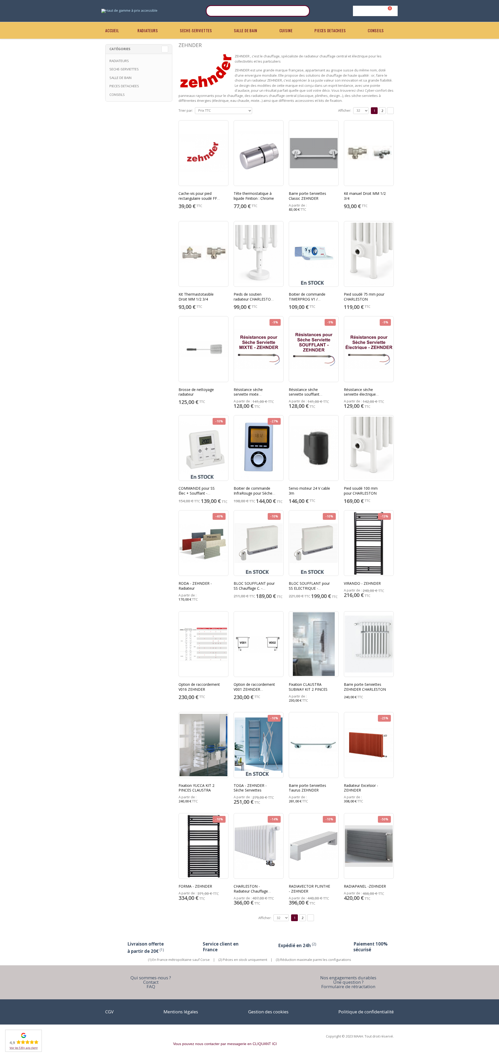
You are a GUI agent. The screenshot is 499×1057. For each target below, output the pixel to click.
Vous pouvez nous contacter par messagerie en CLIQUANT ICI (225, 1044)
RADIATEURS (147, 30)
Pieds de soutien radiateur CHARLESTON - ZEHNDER (254, 299)
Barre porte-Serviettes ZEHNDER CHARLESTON (365, 687)
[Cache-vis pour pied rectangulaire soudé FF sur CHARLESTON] (203, 153)
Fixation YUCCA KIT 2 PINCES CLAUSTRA (196, 788)
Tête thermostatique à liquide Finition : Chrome (254, 196)
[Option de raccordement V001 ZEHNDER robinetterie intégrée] (259, 644)
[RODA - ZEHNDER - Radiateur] (203, 543)
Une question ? (348, 982)
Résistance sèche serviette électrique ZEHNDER (360, 394)
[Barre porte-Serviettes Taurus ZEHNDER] (314, 745)
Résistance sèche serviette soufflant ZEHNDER (304, 394)
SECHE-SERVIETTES (196, 30)
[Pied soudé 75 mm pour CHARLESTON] (369, 254)
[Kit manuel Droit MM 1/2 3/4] (369, 153)
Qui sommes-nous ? (150, 978)
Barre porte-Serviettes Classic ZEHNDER (307, 196)
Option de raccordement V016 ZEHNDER (199, 687)
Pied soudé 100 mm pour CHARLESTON (361, 491)
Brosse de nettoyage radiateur (196, 392)
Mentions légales (180, 1012)
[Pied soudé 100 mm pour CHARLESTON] (369, 448)
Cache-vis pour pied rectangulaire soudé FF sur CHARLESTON (198, 198)
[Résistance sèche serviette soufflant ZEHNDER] (314, 349)
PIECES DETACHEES (330, 30)
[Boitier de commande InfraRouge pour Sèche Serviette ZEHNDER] (259, 448)
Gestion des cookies (268, 1012)
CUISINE (286, 30)
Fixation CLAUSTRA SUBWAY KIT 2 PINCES (308, 687)
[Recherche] (302, 11)
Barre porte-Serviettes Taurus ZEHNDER (307, 788)
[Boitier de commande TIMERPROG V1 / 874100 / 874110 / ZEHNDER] (314, 254)
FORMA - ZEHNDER (195, 886)
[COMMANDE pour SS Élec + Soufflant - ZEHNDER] (203, 448)
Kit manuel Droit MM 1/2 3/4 (365, 196)
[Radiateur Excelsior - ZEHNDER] (369, 745)
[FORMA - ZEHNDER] (203, 846)
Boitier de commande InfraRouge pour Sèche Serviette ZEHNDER (253, 493)
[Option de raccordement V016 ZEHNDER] (203, 644)
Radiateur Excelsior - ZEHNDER (361, 788)
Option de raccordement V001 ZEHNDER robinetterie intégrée (254, 689)
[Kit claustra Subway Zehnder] (314, 644)
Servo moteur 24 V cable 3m (309, 491)
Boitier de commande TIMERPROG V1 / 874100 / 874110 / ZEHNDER (307, 301)
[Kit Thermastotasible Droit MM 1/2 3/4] (203, 254)
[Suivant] (390, 110)
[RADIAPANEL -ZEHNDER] (369, 846)
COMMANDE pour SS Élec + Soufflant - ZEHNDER (197, 493)
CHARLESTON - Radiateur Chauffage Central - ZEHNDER (251, 891)
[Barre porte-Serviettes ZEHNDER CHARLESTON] (369, 644)
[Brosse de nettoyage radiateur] (203, 349)
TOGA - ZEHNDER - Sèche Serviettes (250, 788)
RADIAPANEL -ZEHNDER (365, 886)
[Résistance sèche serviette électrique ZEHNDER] (369, 349)
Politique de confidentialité (366, 1012)
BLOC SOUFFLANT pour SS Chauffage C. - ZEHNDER (254, 588)
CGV (109, 1012)
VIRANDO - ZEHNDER (362, 583)
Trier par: (186, 110)
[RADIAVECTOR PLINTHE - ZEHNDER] (314, 846)
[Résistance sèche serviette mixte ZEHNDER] (259, 349)
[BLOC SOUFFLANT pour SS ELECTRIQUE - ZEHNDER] (314, 543)
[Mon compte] (374, 11)
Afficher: (344, 110)
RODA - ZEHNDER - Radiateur (195, 586)
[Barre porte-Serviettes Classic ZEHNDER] (314, 153)
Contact (151, 982)
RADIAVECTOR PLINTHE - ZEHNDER (309, 889)
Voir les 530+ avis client (24, 1048)
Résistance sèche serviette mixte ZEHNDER (248, 394)
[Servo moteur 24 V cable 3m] (314, 448)
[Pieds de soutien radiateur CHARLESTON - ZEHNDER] (259, 254)
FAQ (151, 986)
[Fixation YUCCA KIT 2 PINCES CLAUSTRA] (203, 745)
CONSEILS (376, 30)
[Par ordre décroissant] (256, 110)
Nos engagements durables (348, 978)
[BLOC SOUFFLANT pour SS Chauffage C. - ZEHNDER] (259, 543)
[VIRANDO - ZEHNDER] (369, 543)
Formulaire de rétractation (348, 986)
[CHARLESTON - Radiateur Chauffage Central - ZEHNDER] (259, 846)
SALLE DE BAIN (245, 30)
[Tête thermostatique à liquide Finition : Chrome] (259, 153)
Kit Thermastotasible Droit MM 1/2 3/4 (196, 297)
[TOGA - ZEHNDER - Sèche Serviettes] (259, 745)
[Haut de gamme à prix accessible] (129, 11)
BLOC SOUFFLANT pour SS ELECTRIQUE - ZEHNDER (309, 588)
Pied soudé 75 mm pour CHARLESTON (364, 297)
